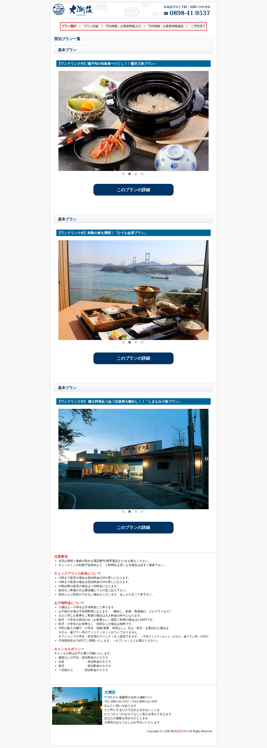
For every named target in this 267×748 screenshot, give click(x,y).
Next (206, 121)
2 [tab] (129, 174)
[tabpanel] (133, 121)
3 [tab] (136, 174)
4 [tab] (142, 174)
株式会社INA (179, 731)
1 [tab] (123, 174)
